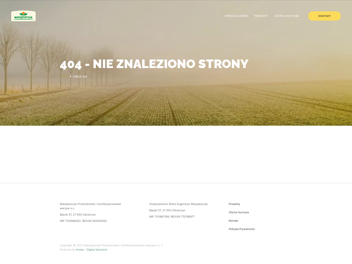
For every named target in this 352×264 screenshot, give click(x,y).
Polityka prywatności (242, 229)
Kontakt (324, 16)
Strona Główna (236, 16)
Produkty (261, 16)
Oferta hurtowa (287, 16)
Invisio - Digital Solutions (91, 249)
